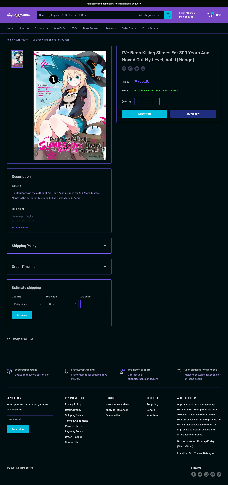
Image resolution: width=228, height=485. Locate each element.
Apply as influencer (116, 409)
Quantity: (127, 101)
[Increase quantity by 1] (155, 101)
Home (10, 28)
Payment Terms (74, 425)
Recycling (152, 404)
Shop (22, 28)
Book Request (91, 28)
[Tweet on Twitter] (136, 68)
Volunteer (152, 415)
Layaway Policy (74, 431)
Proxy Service (150, 28)
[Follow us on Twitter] (200, 474)
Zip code (85, 296)
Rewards (110, 28)
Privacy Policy (73, 404)
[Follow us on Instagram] (206, 474)
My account (186, 16)
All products (22, 39)
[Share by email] (143, 68)
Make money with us (117, 404)
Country (16, 296)
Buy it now (193, 113)
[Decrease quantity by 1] (138, 101)
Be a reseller (112, 415)
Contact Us (71, 442)
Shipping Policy (74, 415)
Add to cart (144, 113)
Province (51, 296)
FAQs (74, 28)
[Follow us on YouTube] (212, 474)
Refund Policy (73, 409)
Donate (151, 409)
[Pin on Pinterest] (130, 68)
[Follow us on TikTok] (219, 474)
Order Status (129, 28)
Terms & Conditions (76, 420)
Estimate (22, 315)
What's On (60, 28)
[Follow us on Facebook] (193, 474)
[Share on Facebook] (124, 68)
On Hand (40, 28)
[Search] (168, 15)
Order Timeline (73, 436)
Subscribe (18, 429)
